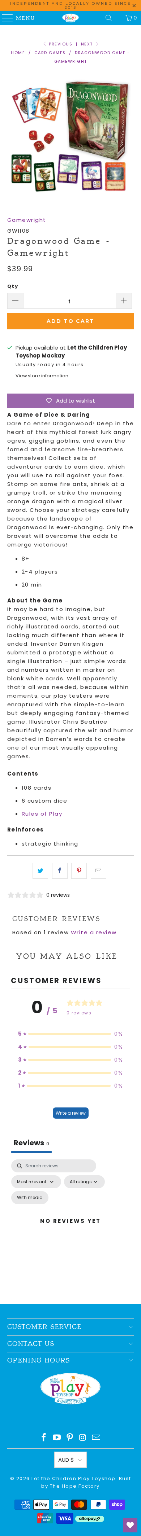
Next (88, 44)
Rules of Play (42, 813)
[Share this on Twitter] (40, 871)
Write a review (94, 932)
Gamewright (26, 220)
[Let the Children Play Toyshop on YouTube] (57, 1438)
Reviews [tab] (31, 1143)
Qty (12, 286)
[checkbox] (29, 1197)
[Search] (109, 18)
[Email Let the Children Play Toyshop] (96, 1438)
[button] (70, 1034)
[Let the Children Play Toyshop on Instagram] (83, 1438)
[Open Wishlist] (130, 1525)
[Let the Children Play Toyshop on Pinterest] (70, 1438)
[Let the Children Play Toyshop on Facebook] (44, 1438)
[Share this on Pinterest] (79, 871)
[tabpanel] (71, 1229)
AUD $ (66, 1459)
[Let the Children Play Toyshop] (70, 18)
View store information (42, 376)
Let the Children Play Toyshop (73, 1478)
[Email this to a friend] (98, 871)
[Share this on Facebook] (60, 871)
